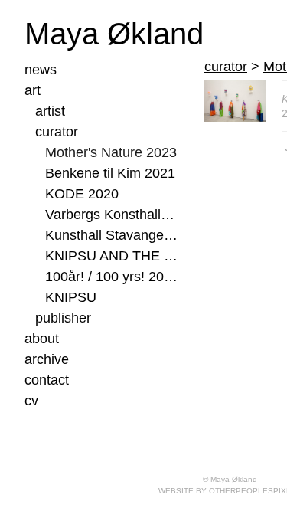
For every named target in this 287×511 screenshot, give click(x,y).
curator (56, 131)
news (40, 69)
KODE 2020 (82, 193)
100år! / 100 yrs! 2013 (111, 276)
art (32, 90)
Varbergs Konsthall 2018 (111, 214)
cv (31, 400)
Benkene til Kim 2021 (110, 173)
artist (50, 111)
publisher (63, 318)
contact (46, 380)
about (41, 338)
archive (46, 359)
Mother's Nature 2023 (111, 152)
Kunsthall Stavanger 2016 (111, 235)
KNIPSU (70, 297)
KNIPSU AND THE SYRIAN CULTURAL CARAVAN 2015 (111, 256)
